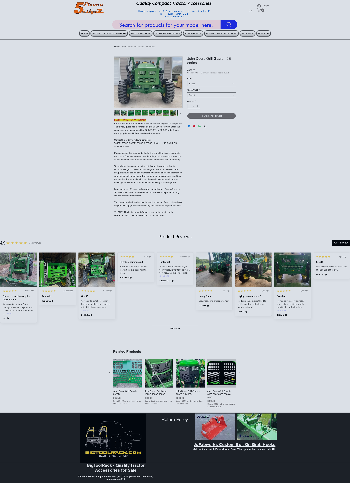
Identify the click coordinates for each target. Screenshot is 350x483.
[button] (343, 6)
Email (291, 68)
